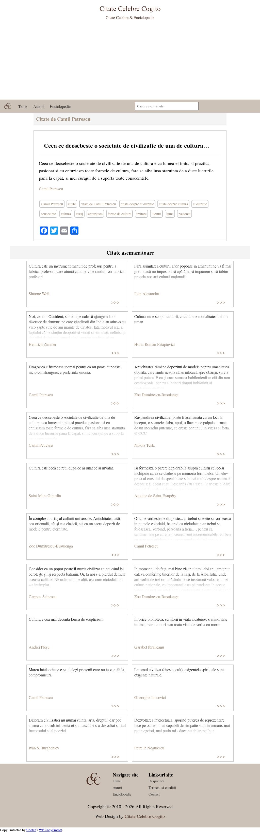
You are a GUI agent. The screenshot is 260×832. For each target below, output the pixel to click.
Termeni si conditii (162, 787)
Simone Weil (39, 293)
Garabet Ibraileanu (149, 647)
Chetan (31, 829)
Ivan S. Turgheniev (44, 747)
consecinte (48, 213)
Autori (38, 106)
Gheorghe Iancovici (150, 697)
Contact (154, 794)
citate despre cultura (173, 203)
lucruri (156, 213)
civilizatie (200, 203)
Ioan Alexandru (146, 293)
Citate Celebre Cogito (145, 816)
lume (169, 213)
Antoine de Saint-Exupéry (155, 495)
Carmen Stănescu (43, 596)
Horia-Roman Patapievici (154, 344)
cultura (66, 213)
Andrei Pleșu (39, 647)
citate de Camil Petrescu (98, 203)
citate (72, 203)
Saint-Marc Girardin (45, 495)
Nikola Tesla (144, 445)
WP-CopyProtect (50, 829)
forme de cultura (119, 213)
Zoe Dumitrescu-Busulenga (156, 394)
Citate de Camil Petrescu (63, 119)
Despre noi (156, 781)
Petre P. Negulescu (149, 747)
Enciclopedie (60, 106)
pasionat (184, 213)
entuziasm (95, 213)
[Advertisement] (130, 61)
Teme (22, 106)
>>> (115, 302)
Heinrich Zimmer (42, 344)
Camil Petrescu (51, 188)
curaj (79, 213)
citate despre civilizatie (137, 203)
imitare (141, 213)
